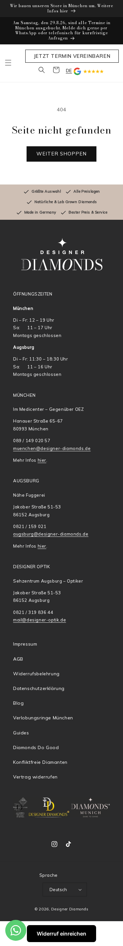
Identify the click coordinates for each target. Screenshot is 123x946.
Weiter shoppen (61, 154)
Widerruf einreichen (61, 933)
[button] (8, 63)
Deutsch (58, 889)
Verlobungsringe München (43, 718)
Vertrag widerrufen (35, 777)
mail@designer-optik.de (39, 619)
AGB (18, 659)
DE (69, 70)
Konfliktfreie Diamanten (40, 762)
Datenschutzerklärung (39, 688)
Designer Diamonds (69, 909)
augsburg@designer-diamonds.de (50, 534)
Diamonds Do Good (36, 747)
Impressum (25, 644)
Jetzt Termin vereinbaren (72, 56)
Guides (21, 733)
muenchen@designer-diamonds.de (52, 448)
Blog (18, 703)
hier (42, 460)
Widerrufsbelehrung (36, 674)
